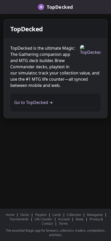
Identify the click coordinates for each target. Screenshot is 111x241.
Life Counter (43, 219)
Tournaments (19, 219)
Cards (56, 215)
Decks (24, 215)
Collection (74, 215)
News (80, 219)
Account (64, 219)
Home (10, 215)
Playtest (40, 215)
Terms (63, 223)
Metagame (95, 215)
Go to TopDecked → (33, 102)
